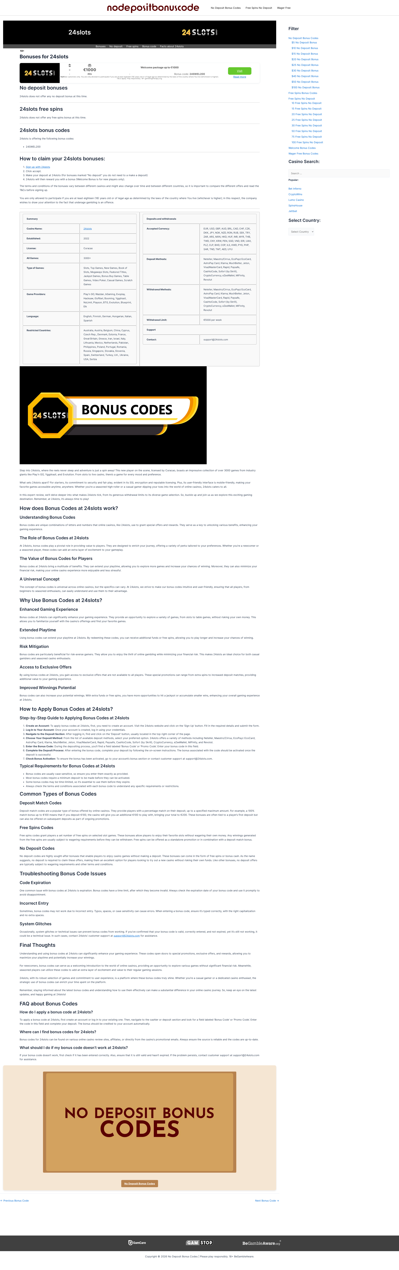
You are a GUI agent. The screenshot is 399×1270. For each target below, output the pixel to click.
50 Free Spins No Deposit (307, 131)
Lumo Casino (296, 199)
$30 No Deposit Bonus (305, 70)
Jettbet (292, 211)
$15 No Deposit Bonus (305, 53)
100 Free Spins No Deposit (307, 142)
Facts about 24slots (172, 46)
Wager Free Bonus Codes (303, 153)
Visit (239, 71)
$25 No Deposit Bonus (305, 64)
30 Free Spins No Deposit (307, 125)
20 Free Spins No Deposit (307, 114)
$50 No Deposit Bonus (305, 81)
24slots (88, 228)
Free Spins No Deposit (259, 7)
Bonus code (149, 46)
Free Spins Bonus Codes (302, 93)
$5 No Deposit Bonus (304, 42)
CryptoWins (295, 194)
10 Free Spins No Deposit (307, 103)
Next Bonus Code (267, 1200)
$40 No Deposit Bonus (305, 76)
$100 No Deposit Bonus (306, 87)
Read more (239, 76)
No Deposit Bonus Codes (226, 7)
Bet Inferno (294, 188)
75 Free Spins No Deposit (307, 136)
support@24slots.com (127, 935)
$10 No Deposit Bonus (305, 48)
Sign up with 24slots (38, 166)
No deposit (116, 46)
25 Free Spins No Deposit (307, 119)
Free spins (132, 46)
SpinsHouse (295, 205)
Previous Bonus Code (14, 1200)
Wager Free (284, 7)
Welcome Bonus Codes (302, 147)
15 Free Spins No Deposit (307, 108)
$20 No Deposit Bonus (305, 59)
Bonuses (101, 46)
